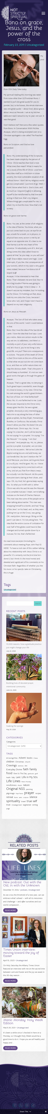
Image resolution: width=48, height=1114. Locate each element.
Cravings (11, 765)
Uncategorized (35, 44)
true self (32, 801)
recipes (38, 793)
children (10, 761)
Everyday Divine (14, 769)
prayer (29, 793)
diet (26, 766)
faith (25, 769)
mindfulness (11, 785)
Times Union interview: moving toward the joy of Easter (21, 953)
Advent (22, 757)
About (7, 1093)
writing (35, 805)
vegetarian (27, 805)
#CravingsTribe (11, 758)
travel (23, 801)
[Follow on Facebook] (14, 1105)
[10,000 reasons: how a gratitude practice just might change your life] (24, 628)
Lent (18, 777)
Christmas (19, 762)
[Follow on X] (21, 1105)
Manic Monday (26, 782)
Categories (11, 742)
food (9, 773)
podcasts (23, 890)
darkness (21, 766)
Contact (17, 1093)
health (8, 777)
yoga (8, 809)
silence (33, 797)
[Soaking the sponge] (24, 708)
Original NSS (15, 789)
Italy (13, 777)
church (27, 762)
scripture (25, 797)
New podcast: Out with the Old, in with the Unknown (22, 883)
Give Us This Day (20, 773)
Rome (16, 797)
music (20, 785)
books (29, 758)
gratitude (31, 773)
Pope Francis (19, 793)
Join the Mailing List (34, 1093)
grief (36, 773)
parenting (29, 789)
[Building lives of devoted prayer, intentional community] (24, 667)
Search (37, 603)
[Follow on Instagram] (27, 1105)
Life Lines (13, 781)
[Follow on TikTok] (33, 1105)
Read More (10, 910)
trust (8, 805)
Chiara (35, 758)
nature (26, 785)
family (33, 769)
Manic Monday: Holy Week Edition (23, 1021)
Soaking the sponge (14, 726)
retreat (9, 797)
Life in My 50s (30, 777)
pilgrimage (10, 793)
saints (20, 797)
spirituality (13, 801)
